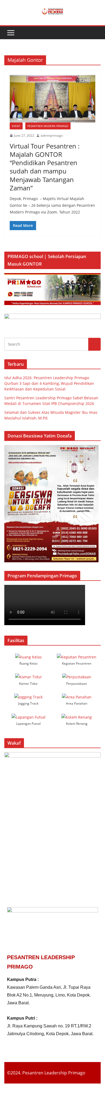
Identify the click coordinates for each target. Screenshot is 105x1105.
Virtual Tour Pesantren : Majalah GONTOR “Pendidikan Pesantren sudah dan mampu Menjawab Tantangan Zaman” (44, 167)
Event (16, 126)
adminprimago (52, 135)
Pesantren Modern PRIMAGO (47, 126)
